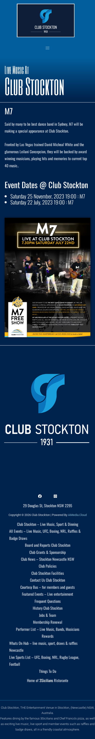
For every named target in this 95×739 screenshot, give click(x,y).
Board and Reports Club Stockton (47, 545)
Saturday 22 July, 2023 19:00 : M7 (42, 202)
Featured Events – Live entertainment (47, 594)
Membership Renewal (47, 622)
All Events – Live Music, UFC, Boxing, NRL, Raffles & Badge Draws (45, 534)
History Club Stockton (47, 608)
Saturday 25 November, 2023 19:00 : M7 (47, 196)
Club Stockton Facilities (47, 573)
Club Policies (47, 566)
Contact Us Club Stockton (47, 580)
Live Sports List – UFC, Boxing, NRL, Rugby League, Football (44, 660)
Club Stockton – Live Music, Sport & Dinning (47, 524)
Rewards (47, 636)
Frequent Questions (48, 601)
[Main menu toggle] (47, 48)
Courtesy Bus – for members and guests (47, 587)
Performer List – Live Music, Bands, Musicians (47, 629)
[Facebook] (40, 496)
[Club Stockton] (45, 20)
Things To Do (47, 671)
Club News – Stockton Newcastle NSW (47, 559)
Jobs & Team (47, 615)
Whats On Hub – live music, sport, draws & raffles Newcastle (43, 646)
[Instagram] (55, 496)
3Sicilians (46, 680)
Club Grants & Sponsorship (47, 552)
